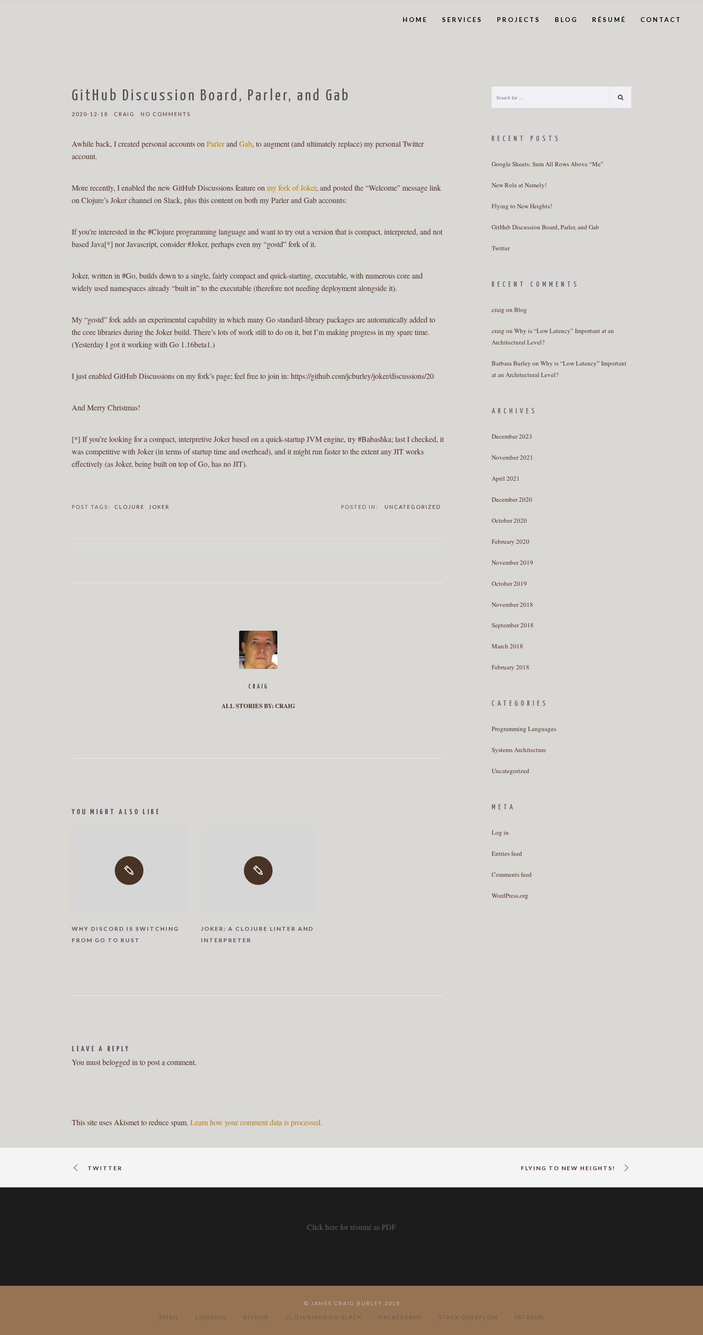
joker (159, 507)
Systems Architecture (519, 749)
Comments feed (512, 874)
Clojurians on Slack (324, 1317)
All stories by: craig (258, 705)
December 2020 (512, 499)
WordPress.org (510, 895)
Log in (500, 832)
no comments (166, 114)
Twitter (501, 248)
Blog (520, 309)
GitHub (256, 1317)
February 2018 (510, 667)
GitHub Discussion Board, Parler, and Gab (545, 227)
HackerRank (400, 1317)
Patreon (529, 1317)
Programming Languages (524, 728)
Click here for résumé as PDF (351, 1227)
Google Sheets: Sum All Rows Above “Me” (548, 164)
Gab (245, 144)
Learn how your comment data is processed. (256, 1122)
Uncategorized (412, 507)
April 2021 (506, 478)
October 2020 (509, 520)
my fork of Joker (291, 188)
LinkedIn (211, 1317)
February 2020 (510, 541)
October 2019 (509, 583)
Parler (215, 144)
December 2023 (512, 436)
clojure (129, 507)
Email (169, 1317)
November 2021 (512, 457)
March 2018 (507, 646)
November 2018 (512, 604)
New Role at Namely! (519, 185)
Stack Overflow (468, 1317)
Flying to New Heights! (522, 206)
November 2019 (512, 562)
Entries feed (507, 853)
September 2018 (513, 625)
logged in (124, 1062)
